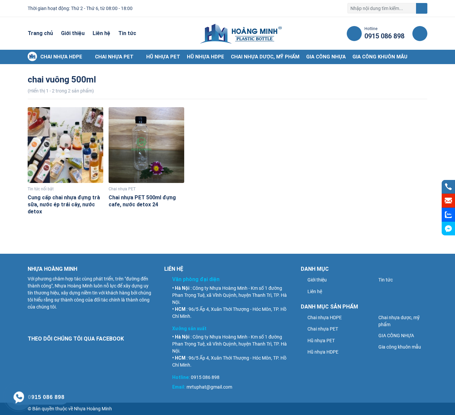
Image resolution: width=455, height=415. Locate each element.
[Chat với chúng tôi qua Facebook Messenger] (448, 228)
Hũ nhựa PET (163, 57)
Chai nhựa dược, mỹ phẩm (265, 57)
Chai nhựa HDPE (61, 57)
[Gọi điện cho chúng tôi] (448, 187)
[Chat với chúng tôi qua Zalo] (448, 215)
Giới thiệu (73, 33)
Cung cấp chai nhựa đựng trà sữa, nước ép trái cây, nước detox (64, 204)
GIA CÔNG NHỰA (326, 57)
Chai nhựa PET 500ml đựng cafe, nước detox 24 (142, 201)
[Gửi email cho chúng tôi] (448, 201)
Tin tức (127, 33)
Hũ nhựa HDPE (205, 57)
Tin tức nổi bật (41, 189)
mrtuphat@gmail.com (209, 387)
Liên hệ (101, 33)
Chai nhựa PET (114, 57)
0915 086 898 (205, 377)
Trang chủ (40, 33)
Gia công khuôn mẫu (379, 57)
